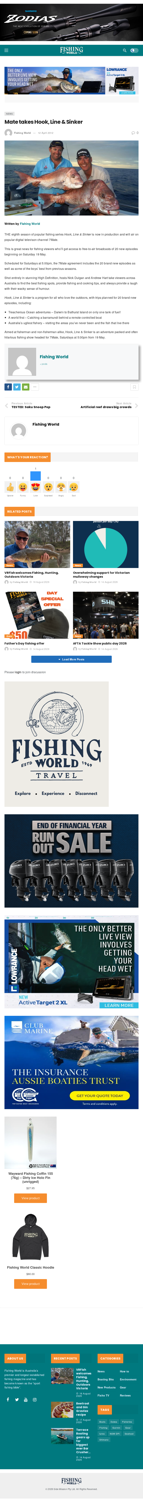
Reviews (125, 1395)
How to (124, 1371)
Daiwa (114, 1421)
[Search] (125, 50)
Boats (102, 1421)
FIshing (103, 1427)
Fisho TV (103, 1395)
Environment (128, 1379)
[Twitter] (16, 1399)
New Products (107, 1387)
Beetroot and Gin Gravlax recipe (82, 1409)
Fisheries (127, 1421)
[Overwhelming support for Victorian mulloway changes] (106, 544)
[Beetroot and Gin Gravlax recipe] (62, 1410)
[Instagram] (34, 1399)
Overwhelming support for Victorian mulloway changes (101, 575)
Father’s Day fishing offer (24, 643)
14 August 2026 (109, 581)
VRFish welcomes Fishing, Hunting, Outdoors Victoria (31, 575)
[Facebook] (8, 1399)
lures (102, 1433)
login (18, 672)
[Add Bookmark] (134, 387)
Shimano (104, 1439)
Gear (9, 636)
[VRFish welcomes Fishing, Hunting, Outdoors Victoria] (37, 544)
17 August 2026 (83, 1421)
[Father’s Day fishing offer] (37, 615)
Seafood (129, 1433)
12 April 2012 (45, 133)
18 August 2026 (41, 581)
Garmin (116, 1427)
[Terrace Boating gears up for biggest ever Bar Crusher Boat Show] (62, 1436)
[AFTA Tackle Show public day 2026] (106, 615)
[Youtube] (25, 1399)
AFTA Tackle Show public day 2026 (100, 643)
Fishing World (22, 133)
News (9, 113)
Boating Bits (106, 1379)
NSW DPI (115, 1433)
